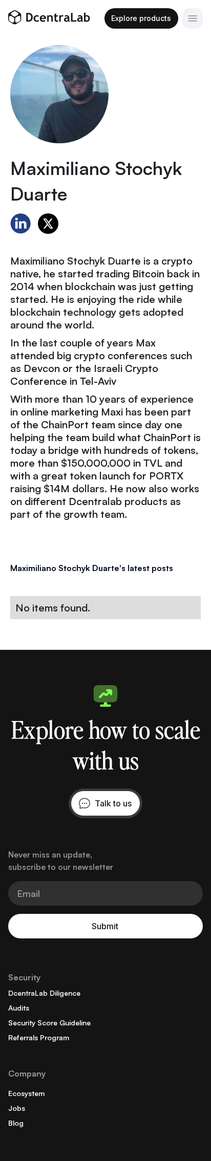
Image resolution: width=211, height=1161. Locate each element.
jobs (16, 1108)
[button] (192, 18)
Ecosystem (26, 1093)
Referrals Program (38, 1037)
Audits (18, 1007)
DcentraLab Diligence (44, 993)
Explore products (141, 18)
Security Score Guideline (49, 1022)
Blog (16, 1123)
